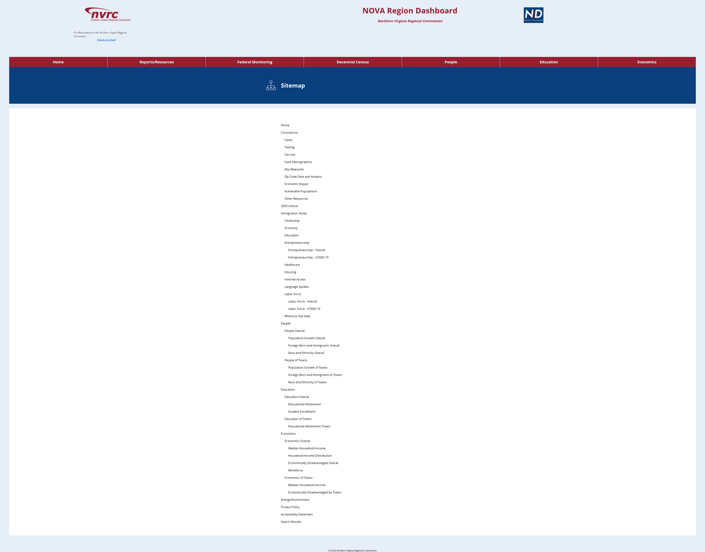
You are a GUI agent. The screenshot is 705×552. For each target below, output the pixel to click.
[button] (106, 39)
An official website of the (86, 32)
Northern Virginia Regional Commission (99, 34)
